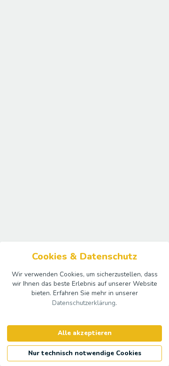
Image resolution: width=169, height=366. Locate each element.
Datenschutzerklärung (83, 302)
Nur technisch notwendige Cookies (84, 353)
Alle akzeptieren (85, 332)
